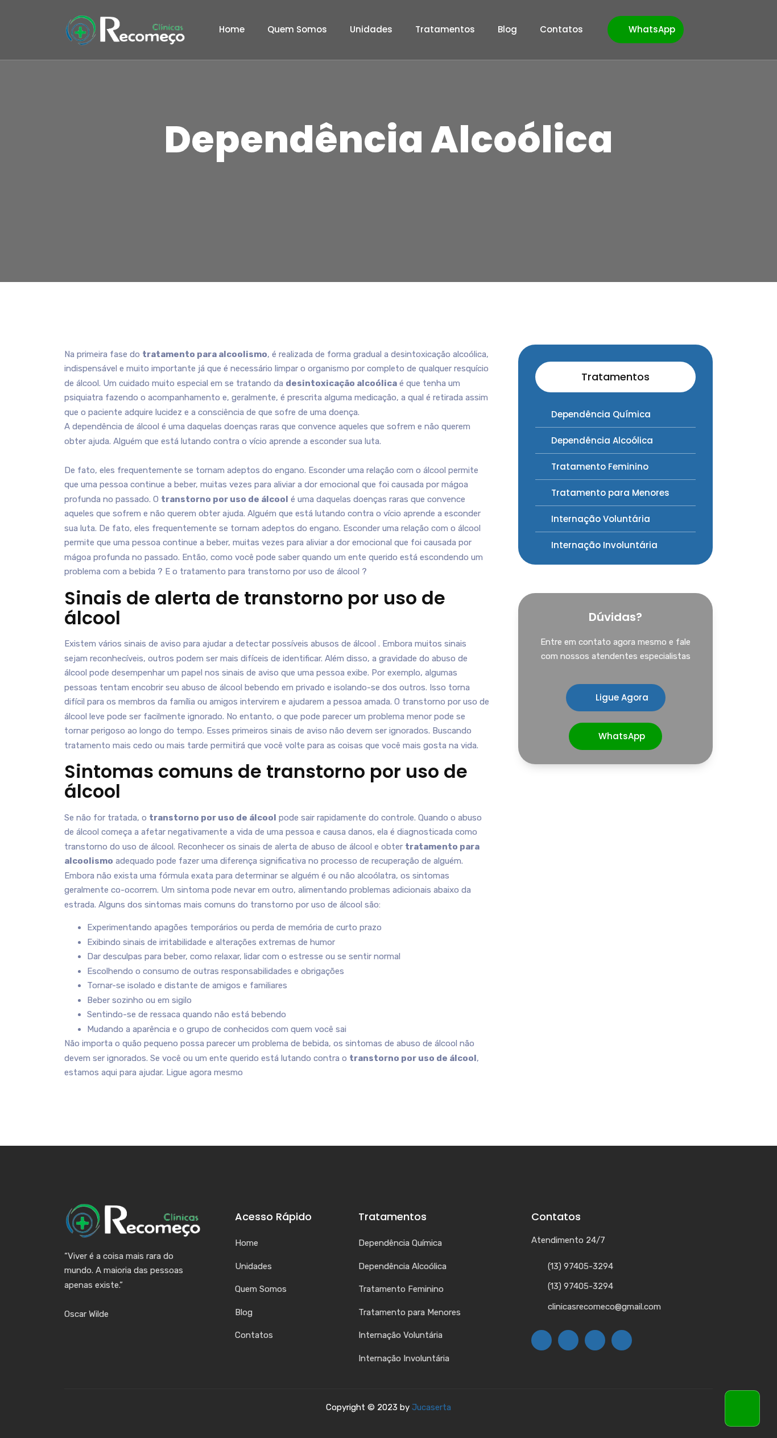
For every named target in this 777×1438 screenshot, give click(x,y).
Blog (507, 29)
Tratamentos (445, 29)
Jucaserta (431, 1407)
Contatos (561, 29)
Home (232, 29)
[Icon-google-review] (621, 1340)
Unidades (371, 29)
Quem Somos (297, 29)
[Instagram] (568, 1340)
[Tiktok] (595, 1340)
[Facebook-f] (541, 1340)
